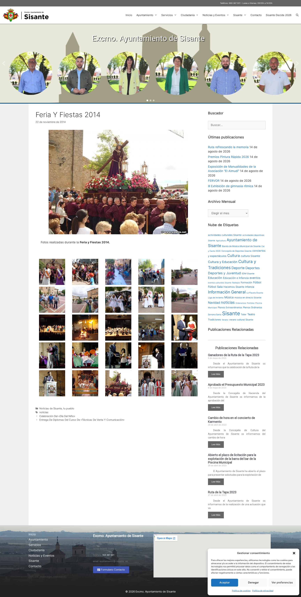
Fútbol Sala (215, 286)
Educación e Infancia (236, 278)
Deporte (238, 268)
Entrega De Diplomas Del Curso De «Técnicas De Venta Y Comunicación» (82, 419)
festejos (236, 282)
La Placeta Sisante (254, 293)
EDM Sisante (248, 273)
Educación (215, 278)
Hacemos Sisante (233, 286)
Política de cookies (241, 590)
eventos (255, 278)
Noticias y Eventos (214, 15)
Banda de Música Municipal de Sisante (241, 246)
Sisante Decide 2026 (278, 15)
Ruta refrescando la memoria (228, 147)
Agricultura (221, 240)
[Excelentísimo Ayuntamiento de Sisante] (27, 15)
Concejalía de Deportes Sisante (236, 251)
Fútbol (257, 282)
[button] (294, 553)
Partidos (250, 303)
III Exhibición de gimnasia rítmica (230, 186)
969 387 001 (234, 3)
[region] (150, 63)
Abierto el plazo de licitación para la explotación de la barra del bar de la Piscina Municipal (232, 458)
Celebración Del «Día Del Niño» (57, 416)
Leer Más (215, 374)
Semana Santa (214, 314)
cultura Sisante (250, 256)
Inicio (129, 15)
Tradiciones (214, 319)
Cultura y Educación (222, 262)
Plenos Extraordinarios (230, 307)
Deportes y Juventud (224, 273)
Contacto (256, 15)
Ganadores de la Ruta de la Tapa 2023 (233, 355)
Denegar (253, 582)
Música (229, 297)
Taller (243, 314)
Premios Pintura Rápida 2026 (228, 157)
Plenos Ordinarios (252, 307)
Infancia (249, 286)
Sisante (237, 15)
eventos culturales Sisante (219, 283)
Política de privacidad (262, 590)
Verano (225, 320)
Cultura (233, 255)
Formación (246, 282)
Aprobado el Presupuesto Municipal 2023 (236, 384)
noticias (43, 412)
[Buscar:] (236, 125)
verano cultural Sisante (241, 319)
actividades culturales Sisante (225, 235)
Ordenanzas (241, 303)
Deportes (252, 268)
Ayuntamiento (144, 15)
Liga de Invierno (215, 297)
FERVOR (213, 180)
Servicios (167, 15)
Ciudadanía (188, 15)
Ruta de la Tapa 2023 (222, 492)
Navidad (214, 302)
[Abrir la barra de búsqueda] (297, 15)
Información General (227, 292)
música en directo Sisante (247, 297)
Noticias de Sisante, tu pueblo (56, 408)
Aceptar (224, 582)
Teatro (251, 314)
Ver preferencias (282, 582)
